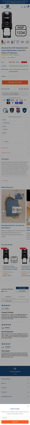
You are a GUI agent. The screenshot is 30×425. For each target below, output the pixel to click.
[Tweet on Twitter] (25, 89)
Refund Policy (4, 147)
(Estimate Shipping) (13, 71)
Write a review (22, 288)
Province (4, 126)
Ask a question (22, 291)
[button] (4, 54)
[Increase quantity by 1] (15, 76)
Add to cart (16, 82)
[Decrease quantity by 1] (8, 76)
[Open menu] (2, 6)
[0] (27, 7)
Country (4, 119)
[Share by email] (28, 89)
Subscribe (15, 422)
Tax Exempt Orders (5, 152)
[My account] (24, 7)
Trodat (3, 57)
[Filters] (2, 300)
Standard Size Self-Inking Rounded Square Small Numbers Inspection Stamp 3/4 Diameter (10, 267)
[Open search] (22, 7)
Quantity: (3, 76)
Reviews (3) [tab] (8, 296)
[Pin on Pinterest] (22, 89)
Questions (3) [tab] (22, 296)
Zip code (4, 132)
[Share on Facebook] (20, 89)
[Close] (28, 406)
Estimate (6, 141)
